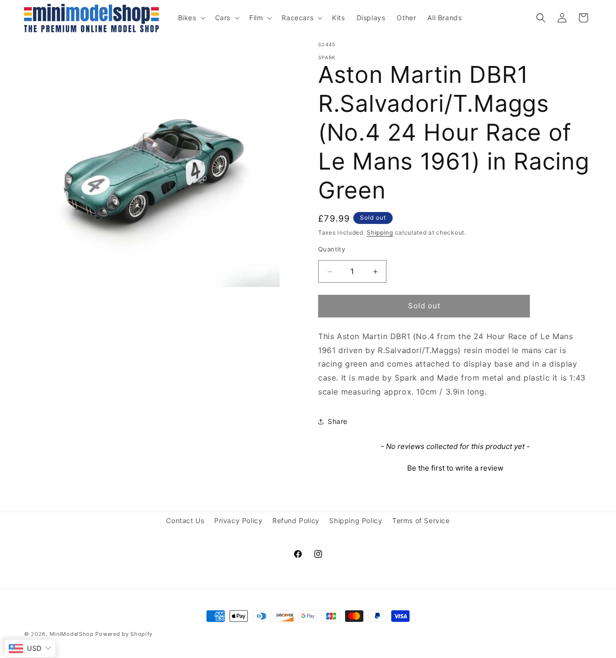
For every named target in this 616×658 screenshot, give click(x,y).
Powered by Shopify (124, 634)
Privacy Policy (238, 520)
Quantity (331, 249)
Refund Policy (296, 520)
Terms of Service (421, 520)
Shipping (380, 232)
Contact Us (185, 520)
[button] (190, 18)
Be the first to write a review (455, 468)
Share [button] (337, 422)
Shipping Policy (355, 520)
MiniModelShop (72, 634)
